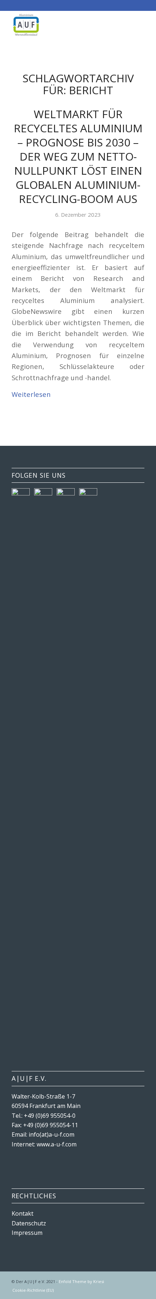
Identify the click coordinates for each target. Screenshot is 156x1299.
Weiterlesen (31, 394)
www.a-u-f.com (57, 1144)
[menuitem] (31, 1290)
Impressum (27, 1233)
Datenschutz (29, 1223)
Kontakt (22, 1213)
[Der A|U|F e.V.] (65, 25)
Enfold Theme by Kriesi (81, 1281)
